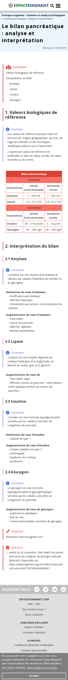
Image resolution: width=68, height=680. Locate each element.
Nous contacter (34, 614)
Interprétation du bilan (19, 78)
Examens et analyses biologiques (46, 15)
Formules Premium (34, 632)
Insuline (14, 94)
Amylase (15, 83)
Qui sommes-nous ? (34, 609)
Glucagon (15, 100)
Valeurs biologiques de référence (25, 72)
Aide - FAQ (34, 604)
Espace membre (34, 627)
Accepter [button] (34, 676)
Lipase (13, 89)
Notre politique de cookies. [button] (42, 667)
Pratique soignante (13, 15)
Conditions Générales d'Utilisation (34, 645)
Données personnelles (34, 650)
